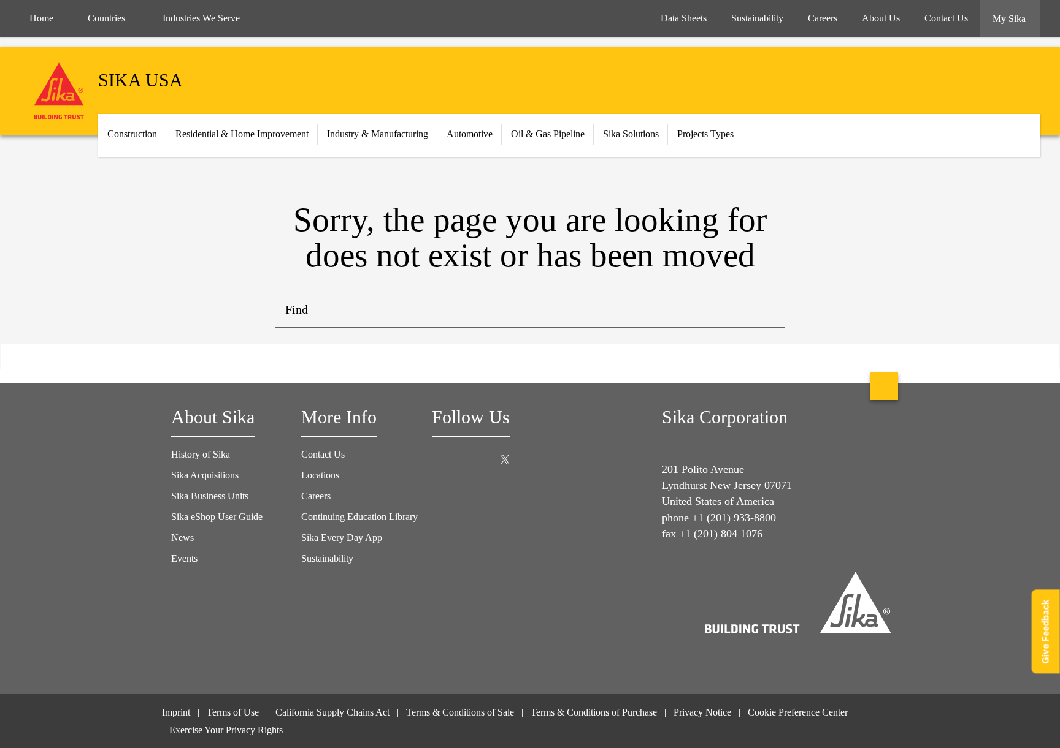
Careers (316, 496)
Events (184, 558)
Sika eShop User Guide (217, 517)
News (182, 537)
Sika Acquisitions (205, 475)
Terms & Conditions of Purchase (594, 712)
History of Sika (200, 454)
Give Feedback (1045, 631)
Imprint (176, 712)
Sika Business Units (209, 496)
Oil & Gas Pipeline (548, 134)
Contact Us (323, 454)
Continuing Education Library (359, 517)
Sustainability (327, 558)
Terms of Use (233, 712)
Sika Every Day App (341, 537)
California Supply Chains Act (332, 712)
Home (41, 18)
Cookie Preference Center (798, 712)
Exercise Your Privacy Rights (227, 730)
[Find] (766, 310)
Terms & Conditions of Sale (460, 712)
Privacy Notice (702, 712)
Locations (320, 475)
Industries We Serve (201, 18)
